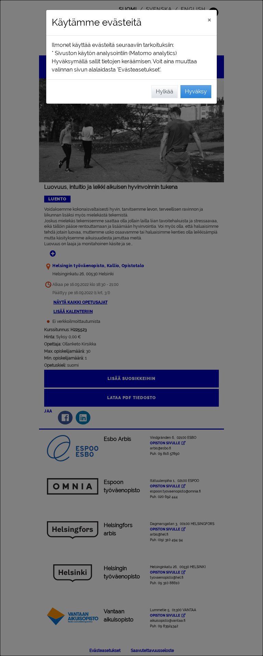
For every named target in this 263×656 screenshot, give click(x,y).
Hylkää (164, 91)
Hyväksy (196, 91)
